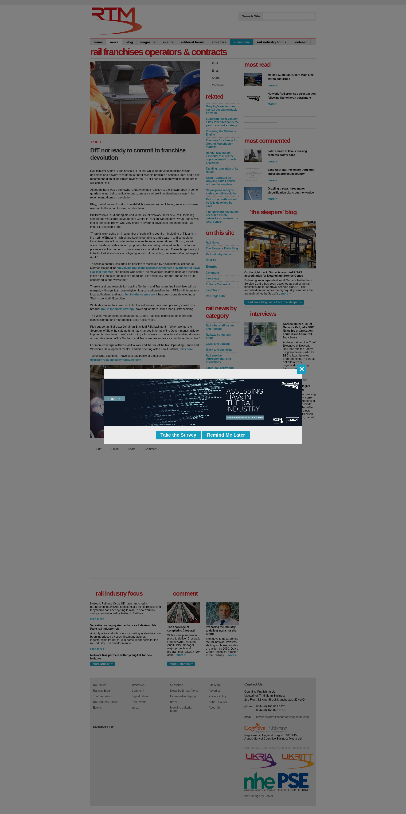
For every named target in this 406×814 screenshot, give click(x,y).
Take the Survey (178, 435)
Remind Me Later (226, 435)
